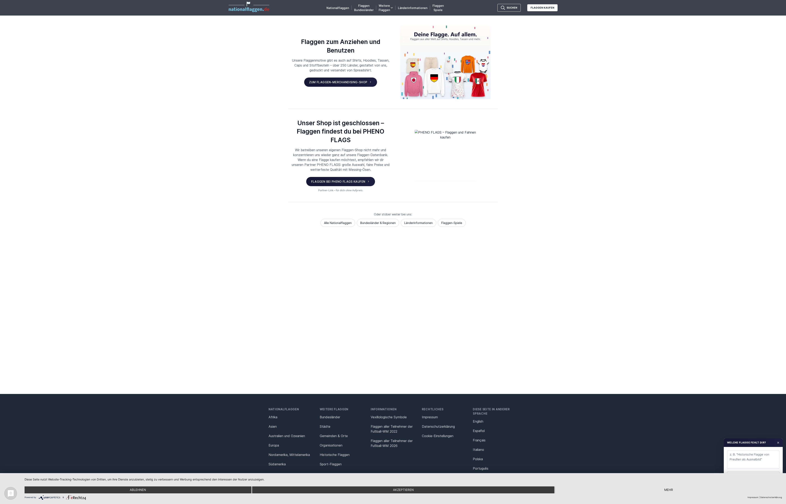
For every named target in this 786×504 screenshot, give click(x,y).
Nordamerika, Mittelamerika (289, 455)
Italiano (478, 450)
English (478, 421)
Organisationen (331, 445)
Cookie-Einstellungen (437, 436)
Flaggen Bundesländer (364, 8)
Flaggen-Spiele (451, 223)
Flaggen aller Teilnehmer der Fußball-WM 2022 (392, 428)
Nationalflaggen (337, 8)
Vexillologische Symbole (389, 417)
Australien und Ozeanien (287, 436)
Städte (325, 426)
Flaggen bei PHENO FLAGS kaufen (338, 181)
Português (480, 468)
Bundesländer (330, 417)
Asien (273, 426)
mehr (668, 490)
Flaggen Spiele (438, 8)
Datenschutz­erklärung (438, 426)
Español (479, 431)
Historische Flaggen (335, 455)
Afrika (273, 417)
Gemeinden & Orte (334, 436)
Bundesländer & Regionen (378, 223)
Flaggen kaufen (542, 7)
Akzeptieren (403, 490)
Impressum (430, 417)
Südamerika (277, 464)
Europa (274, 445)
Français (479, 440)
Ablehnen (138, 490)
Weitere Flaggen (384, 8)
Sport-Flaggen (331, 464)
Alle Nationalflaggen (338, 223)
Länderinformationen (412, 8)
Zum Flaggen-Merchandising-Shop (338, 82)
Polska (478, 459)
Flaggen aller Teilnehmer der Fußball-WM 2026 (392, 443)
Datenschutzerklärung (771, 497)
